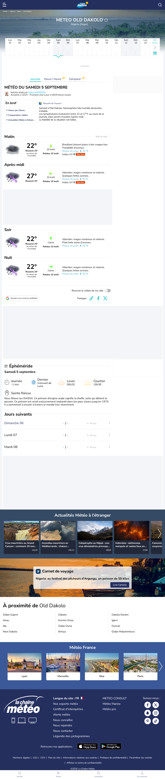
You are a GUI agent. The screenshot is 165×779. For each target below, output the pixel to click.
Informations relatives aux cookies (80, 757)
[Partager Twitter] (105, 298)
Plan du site (54, 757)
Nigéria (12, 11)
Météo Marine (112, 704)
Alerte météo (61, 714)
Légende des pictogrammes (71, 736)
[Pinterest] (147, 721)
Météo (5, 11)
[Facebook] (147, 705)
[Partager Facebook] (98, 298)
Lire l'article (120, 585)
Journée (35, 79)
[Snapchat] (147, 713)
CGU (35, 757)
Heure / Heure (53, 79)
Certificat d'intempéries (68, 709)
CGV (42, 757)
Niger (19, 11)
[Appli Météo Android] (110, 746)
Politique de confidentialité (113, 757)
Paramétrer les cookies (140, 757)
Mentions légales (21, 757)
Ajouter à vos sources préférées (24, 298)
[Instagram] (155, 713)
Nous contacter (63, 731)
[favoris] (106, 20)
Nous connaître (63, 720)
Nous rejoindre (62, 725)
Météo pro (109, 709)
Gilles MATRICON (37, 92)
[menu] (5, 4)
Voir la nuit (102, 136)
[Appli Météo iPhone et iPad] (87, 746)
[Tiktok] (155, 721)
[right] (159, 534)
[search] (160, 4)
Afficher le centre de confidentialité (84, 763)
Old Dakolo (27, 11)
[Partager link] (91, 298)
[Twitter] (155, 705)
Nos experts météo (65, 704)
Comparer (75, 79)
